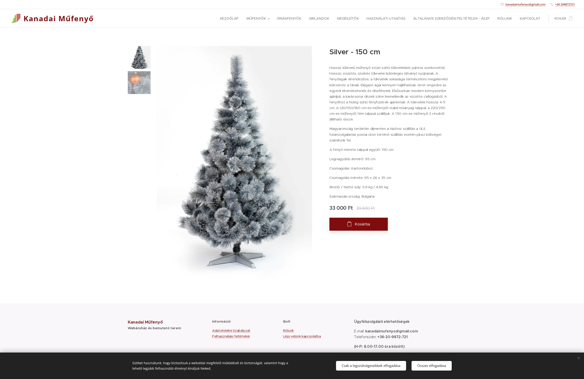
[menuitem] (229, 18)
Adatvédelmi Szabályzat (231, 330)
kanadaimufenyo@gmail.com (525, 4)
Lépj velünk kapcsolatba (302, 336)
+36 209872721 (565, 4)
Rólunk (288, 330)
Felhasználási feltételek (231, 336)
